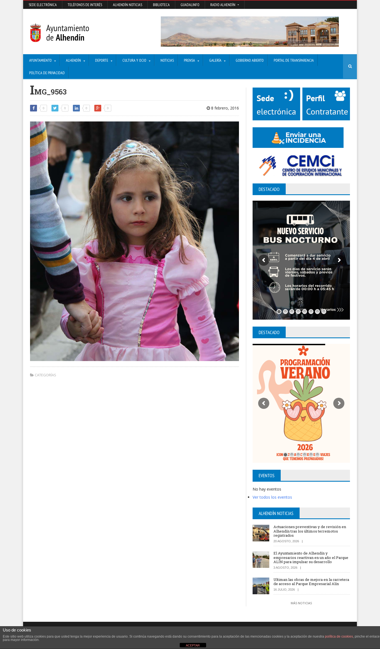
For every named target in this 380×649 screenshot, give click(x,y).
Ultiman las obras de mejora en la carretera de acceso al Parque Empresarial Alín (311, 581)
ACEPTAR (193, 645)
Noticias (167, 60)
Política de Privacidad (47, 72)
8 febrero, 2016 (224, 108)
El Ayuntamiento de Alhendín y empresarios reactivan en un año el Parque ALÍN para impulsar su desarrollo (310, 557)
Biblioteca (161, 4)
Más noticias (301, 603)
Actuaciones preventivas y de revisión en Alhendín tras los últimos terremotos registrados (309, 531)
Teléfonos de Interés (85, 4)
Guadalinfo (190, 4)
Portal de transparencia (294, 60)
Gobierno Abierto (250, 60)
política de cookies (339, 636)
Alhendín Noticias (127, 4)
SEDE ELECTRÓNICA (43, 4)
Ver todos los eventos (272, 497)
